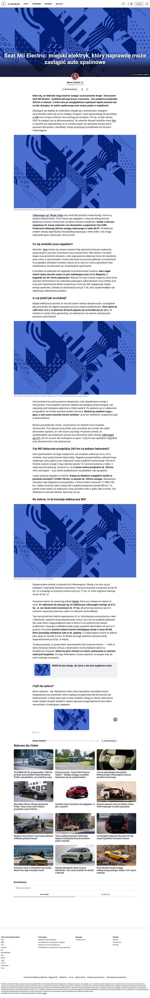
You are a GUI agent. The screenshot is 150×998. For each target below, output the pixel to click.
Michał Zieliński (73, 82)
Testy (26, 4)
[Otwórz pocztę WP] (123, 4)
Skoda (3, 958)
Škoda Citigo (56, 215)
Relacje (59, 4)
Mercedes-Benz (5, 952)
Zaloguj (139, 4)
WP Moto (116, 945)
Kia (2, 950)
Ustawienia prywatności (116, 977)
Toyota (3, 963)
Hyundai (3, 947)
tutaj (45, 993)
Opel (2, 955)
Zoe (114, 120)
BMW (2, 942)
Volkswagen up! (41, 215)
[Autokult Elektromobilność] (15, 4)
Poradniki (36, 4)
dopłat (75, 601)
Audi (2, 940)
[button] (130, 3)
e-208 (36, 117)
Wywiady (48, 4)
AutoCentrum (117, 942)
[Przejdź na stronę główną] (3, 5)
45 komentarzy (71, 89)
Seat (45, 249)
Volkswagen (5, 965)
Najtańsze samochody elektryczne (49, 945)
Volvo (3, 968)
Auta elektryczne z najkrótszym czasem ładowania (54, 947)
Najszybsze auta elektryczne (47, 940)
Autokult (115, 940)
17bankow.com (80, 940)
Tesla (2, 960)
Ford (2, 945)
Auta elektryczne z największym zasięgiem (51, 942)
